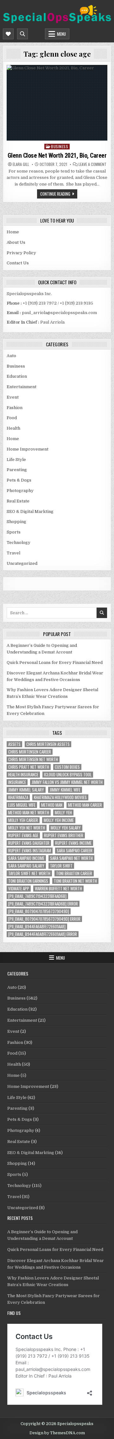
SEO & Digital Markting (30, 511)
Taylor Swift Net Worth (29, 873)
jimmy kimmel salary (26, 790)
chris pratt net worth (28, 767)
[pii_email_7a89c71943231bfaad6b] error (43, 904)
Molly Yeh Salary (66, 828)
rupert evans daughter (28, 843)
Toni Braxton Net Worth (75, 881)
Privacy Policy (21, 252)
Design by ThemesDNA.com (57, 1433)
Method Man (51, 805)
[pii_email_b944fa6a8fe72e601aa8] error (42, 934)
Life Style (16, 459)
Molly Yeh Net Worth (26, 828)
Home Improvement (27, 449)
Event (13, 397)
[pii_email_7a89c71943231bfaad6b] (37, 896)
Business (59, 146)
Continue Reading (55, 194)
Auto (11, 355)
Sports (14, 532)
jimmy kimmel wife (65, 790)
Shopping (16, 521)
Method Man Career (85, 805)
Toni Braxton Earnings (28, 881)
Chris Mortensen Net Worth (33, 759)
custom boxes (67, 767)
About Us (16, 242)
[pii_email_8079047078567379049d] (38, 911)
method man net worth (28, 813)
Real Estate (18, 501)
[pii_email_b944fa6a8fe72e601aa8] (37, 927)
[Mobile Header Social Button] (8, 33)
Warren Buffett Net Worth (58, 889)
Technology (18, 542)
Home (13, 232)
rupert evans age (23, 835)
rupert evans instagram (29, 851)
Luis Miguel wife (21, 805)
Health (13, 428)
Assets (14, 744)
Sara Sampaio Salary (26, 866)
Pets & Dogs (19, 480)
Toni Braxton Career (74, 873)
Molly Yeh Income (59, 820)
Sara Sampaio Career (74, 851)
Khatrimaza (18, 797)
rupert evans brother (63, 835)
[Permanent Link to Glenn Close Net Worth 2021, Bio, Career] (57, 103)
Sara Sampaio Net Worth (71, 858)
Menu (61, 34)
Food (12, 417)
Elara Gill (21, 164)
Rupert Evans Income (73, 843)
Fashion (14, 407)
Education (17, 376)
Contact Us (18, 263)
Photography (20, 490)
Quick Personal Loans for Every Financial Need (55, 662)
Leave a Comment (92, 164)
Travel (13, 553)
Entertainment (21, 386)
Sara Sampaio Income (26, 858)
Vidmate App (18, 889)
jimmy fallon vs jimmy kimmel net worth (67, 782)
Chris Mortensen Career (29, 752)
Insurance (17, 782)
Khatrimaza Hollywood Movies (60, 797)
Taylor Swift (61, 866)
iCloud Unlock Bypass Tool (68, 775)
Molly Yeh (63, 813)
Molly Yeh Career (23, 820)
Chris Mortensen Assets (48, 744)
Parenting (17, 469)
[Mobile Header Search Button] (22, 33)
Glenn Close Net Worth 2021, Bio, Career (57, 155)
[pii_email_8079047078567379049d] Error (44, 919)
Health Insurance (23, 775)
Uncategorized (22, 563)
